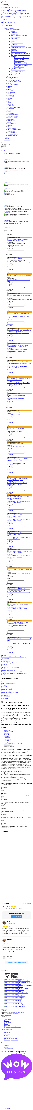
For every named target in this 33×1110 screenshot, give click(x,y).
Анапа (7, 10)
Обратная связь (8, 1048)
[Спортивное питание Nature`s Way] (14, 1006)
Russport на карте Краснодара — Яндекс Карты (16, 965)
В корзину (10, 253)
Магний (6, 734)
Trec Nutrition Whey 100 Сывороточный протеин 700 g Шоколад (18, 501)
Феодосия (17, 17)
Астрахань (18, 10)
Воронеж (17, 12)
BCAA (6, 1035)
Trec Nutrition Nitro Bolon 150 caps (17, 625)
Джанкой (23, 12)
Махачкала (21, 13)
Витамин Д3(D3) (9, 731)
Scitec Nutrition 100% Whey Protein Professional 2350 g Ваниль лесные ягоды (19, 367)
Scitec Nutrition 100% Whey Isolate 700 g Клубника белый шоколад (18, 383)
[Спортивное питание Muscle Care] (14, 1005)
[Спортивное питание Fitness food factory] (11, 978)
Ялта (21, 17)
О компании (7, 1019)
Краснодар (4, 13)
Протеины (7, 1034)
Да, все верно (4, 7)
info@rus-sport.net (6, 1015)
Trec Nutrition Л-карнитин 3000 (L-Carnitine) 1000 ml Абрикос (17, 244)
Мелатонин (7, 739)
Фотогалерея (7, 1022)
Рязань (2, 16)
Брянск (24, 10)
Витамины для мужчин (11, 1038)
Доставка (6, 1045)
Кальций (6, 736)
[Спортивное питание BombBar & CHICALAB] (18, 985)
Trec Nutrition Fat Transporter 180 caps (18, 316)
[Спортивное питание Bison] (12, 984)
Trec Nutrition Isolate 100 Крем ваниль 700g (19, 299)
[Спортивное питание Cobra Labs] (14, 990)
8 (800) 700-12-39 (5, 19)
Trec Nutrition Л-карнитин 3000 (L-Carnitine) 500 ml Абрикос (17, 464)
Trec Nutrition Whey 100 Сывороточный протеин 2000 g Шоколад (18, 556)
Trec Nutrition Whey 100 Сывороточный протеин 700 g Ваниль (18, 538)
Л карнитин (7, 737)
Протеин (6, 740)
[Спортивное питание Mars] (12, 1000)
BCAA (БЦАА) (8, 745)
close (2, 3)
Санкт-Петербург (10, 16)
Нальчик (3, 15)
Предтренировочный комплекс (13, 743)
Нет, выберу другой (14, 7)
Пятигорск (18, 15)
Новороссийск (10, 15)
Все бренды (4, 1009)
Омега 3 (6, 733)
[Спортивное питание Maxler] (13, 1003)
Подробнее (7, 159)
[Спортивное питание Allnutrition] (14, 979)
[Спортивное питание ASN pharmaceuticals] (17, 981)
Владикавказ (4, 12)
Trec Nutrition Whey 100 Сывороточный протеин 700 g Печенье (18, 520)
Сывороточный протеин (11, 742)
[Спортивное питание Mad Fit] (13, 999)
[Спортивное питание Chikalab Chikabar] (16, 988)
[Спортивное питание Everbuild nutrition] (16, 993)
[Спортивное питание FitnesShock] (14, 996)
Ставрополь (7, 17)
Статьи (6, 1024)
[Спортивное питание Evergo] (13, 994)
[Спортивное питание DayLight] (13, 991)
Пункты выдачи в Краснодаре (12, 1027)
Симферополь (27, 16)
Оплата (6, 1047)
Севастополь (18, 16)
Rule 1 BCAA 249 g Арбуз (14, 431)
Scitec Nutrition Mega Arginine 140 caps (18, 333)
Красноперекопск (12, 13)
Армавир (12, 10)
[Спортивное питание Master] (13, 1002)
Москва (26, 13)
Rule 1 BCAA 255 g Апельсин (16, 414)
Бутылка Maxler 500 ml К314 (15, 446)
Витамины (7, 730)
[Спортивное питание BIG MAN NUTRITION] (18, 982)
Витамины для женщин (11, 1040)
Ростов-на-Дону (25, 15)
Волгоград (11, 12)
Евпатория (29, 12)
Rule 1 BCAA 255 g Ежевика (15, 398)
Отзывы (6, 1021)
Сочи (2, 17)
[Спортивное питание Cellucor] (13, 987)
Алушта (3, 10)
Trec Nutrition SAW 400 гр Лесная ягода (18, 261)
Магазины (7, 1025)
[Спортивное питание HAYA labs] (14, 997)
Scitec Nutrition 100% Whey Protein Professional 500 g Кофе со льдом (17, 350)
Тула (12, 17)
